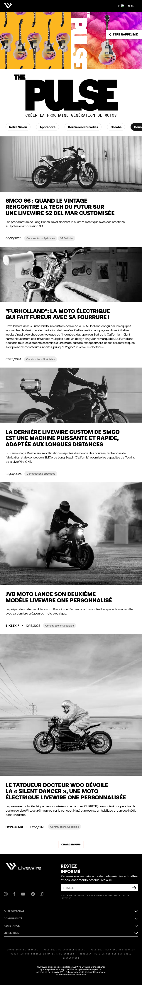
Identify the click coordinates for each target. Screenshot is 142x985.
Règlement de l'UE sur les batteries (105, 954)
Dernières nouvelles (83, 127)
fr (117, 5)
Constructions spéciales (40, 238)
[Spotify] (33, 894)
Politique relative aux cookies (113, 950)
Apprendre (47, 127)
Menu (131, 5)
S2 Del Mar (66, 238)
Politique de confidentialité (64, 950)
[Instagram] (6, 894)
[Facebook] (14, 894)
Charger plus (71, 844)
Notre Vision (18, 127)
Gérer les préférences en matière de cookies (42, 954)
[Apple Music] (41, 894)
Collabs (116, 127)
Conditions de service (22, 950)
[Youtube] (23, 894)
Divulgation (71, 958)
